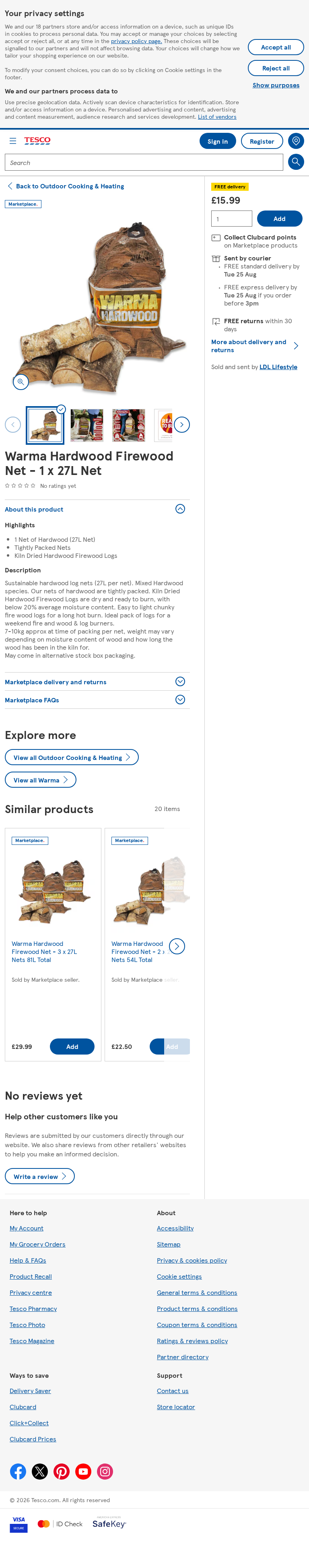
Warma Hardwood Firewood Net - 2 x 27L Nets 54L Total (144, 951)
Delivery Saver (30, 1390)
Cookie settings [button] (179, 1276)
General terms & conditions (197, 1292)
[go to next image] (182, 425)
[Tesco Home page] (38, 141)
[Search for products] (296, 162)
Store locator (176, 1406)
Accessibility (175, 1227)
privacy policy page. (136, 41)
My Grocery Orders (38, 1244)
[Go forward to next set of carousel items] (177, 946)
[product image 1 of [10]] (97, 305)
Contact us (173, 1390)
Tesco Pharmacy (33, 1308)
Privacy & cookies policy (192, 1260)
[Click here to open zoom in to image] (21, 382)
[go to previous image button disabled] (13, 425)
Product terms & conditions (197, 1308)
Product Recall (31, 1276)
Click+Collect (29, 1422)
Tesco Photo (27, 1324)
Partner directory (182, 1356)
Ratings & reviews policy (192, 1340)
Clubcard (23, 1406)
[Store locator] (296, 141)
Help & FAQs (28, 1260)
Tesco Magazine (32, 1340)
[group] (53, 946)
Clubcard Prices (33, 1438)
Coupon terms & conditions (197, 1324)
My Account (26, 1227)
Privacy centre (31, 1292)
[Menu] (13, 141)
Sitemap (169, 1244)
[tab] (45, 425)
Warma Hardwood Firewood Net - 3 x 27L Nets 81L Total (44, 951)
